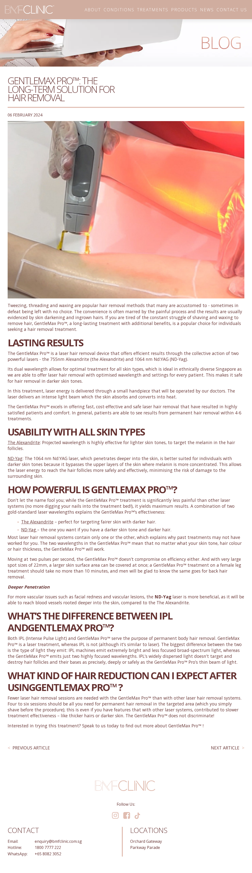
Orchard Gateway (146, 841)
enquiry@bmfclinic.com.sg (58, 841)
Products (184, 10)
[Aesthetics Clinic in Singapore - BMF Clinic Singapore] (29, 9)
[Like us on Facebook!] (126, 815)
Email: (13, 841)
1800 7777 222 (48, 847)
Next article (225, 747)
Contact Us (232, 10)
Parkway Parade (145, 847)
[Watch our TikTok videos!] (137, 815)
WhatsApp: (18, 854)
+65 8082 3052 (48, 854)
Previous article (31, 747)
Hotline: (15, 847)
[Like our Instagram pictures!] (115, 815)
